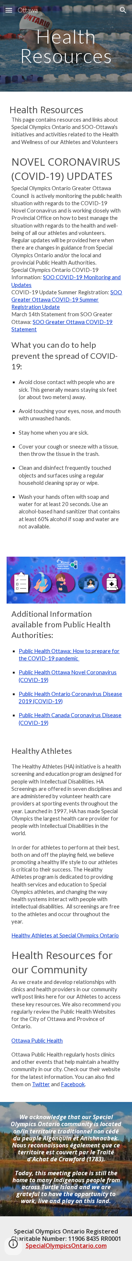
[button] (9, 10)
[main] (66, 46)
